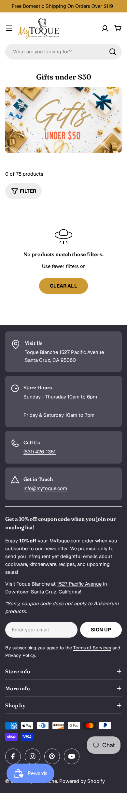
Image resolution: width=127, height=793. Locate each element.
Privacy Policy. (20, 655)
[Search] (113, 52)
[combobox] (63, 52)
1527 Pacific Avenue (79, 584)
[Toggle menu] (9, 28)
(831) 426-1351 (39, 452)
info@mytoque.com (45, 488)
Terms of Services (92, 648)
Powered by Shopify (82, 781)
